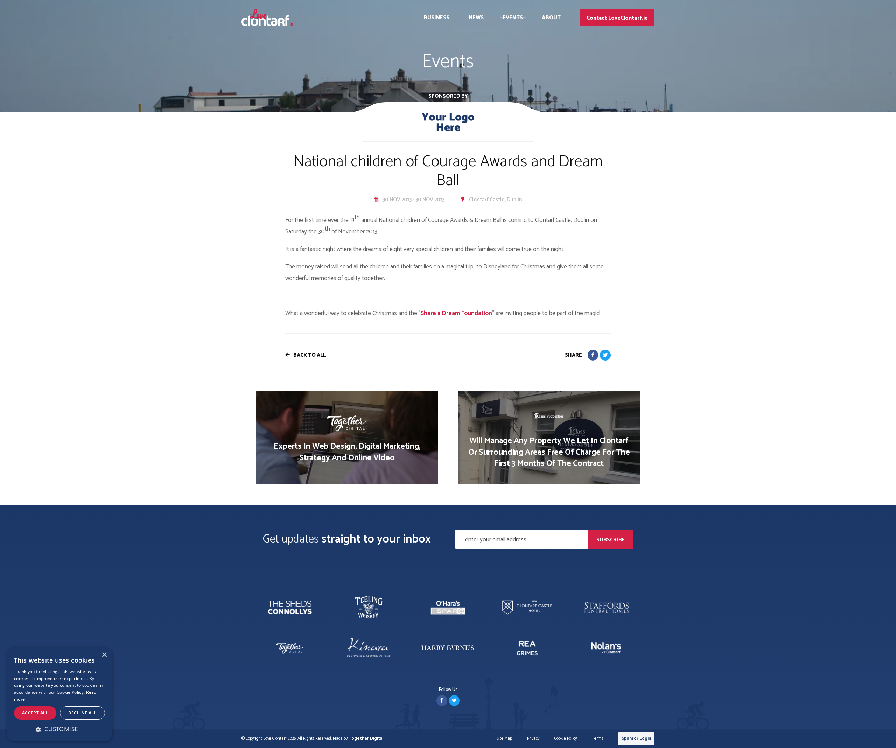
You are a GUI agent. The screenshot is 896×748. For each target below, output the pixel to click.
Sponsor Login (636, 738)
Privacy (533, 739)
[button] (59, 729)
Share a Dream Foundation (456, 313)
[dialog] (59, 694)
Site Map (504, 739)
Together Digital (366, 738)
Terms (597, 739)
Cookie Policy (565, 739)
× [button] (104, 655)
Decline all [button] (82, 713)
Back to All (309, 355)
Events (513, 17)
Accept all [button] (35, 713)
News (476, 17)
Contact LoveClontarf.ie (617, 18)
